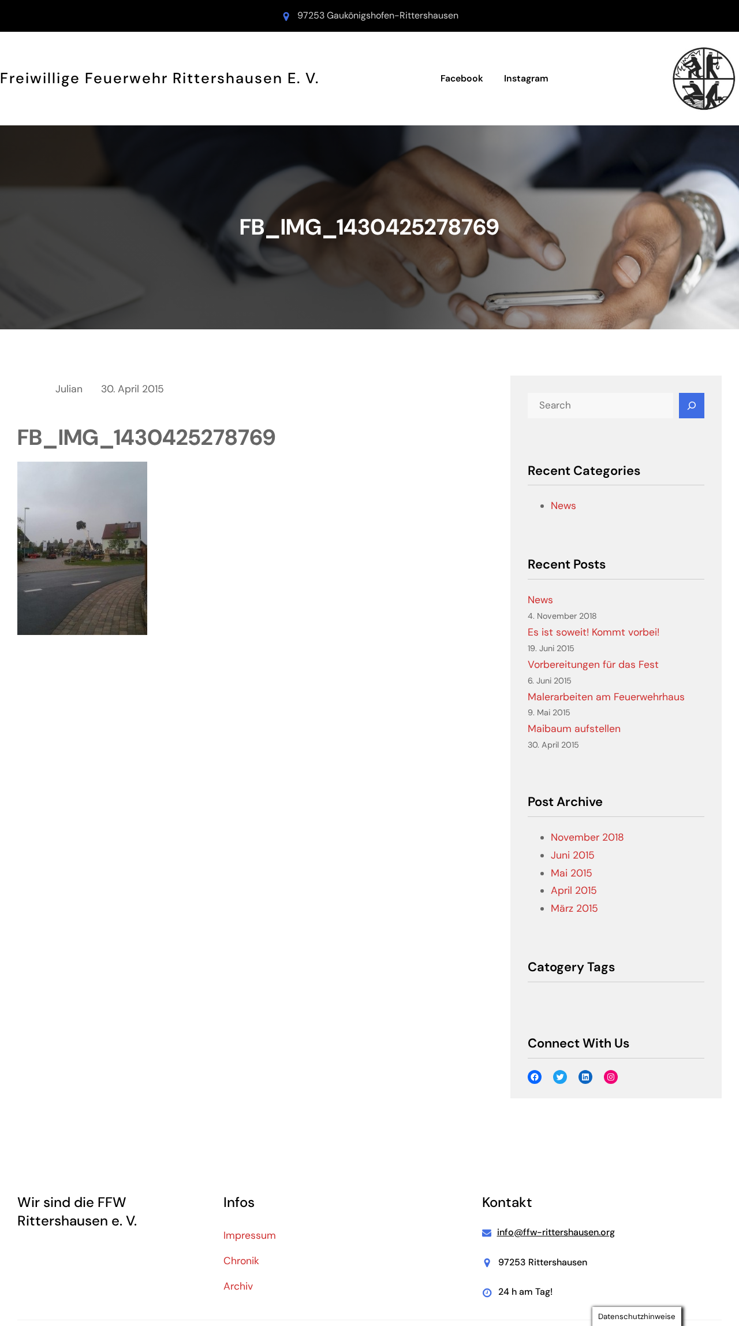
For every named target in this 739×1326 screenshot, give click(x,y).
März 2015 (574, 908)
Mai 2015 (571, 873)
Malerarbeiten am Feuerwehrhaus (606, 696)
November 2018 (587, 837)
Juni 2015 (573, 855)
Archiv (238, 1286)
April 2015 (574, 890)
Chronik (241, 1260)
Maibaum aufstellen (574, 728)
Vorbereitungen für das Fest (593, 664)
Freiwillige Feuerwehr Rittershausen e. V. (159, 78)
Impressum (249, 1235)
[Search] (691, 405)
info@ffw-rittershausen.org (556, 1232)
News (563, 505)
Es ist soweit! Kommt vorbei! (593, 632)
